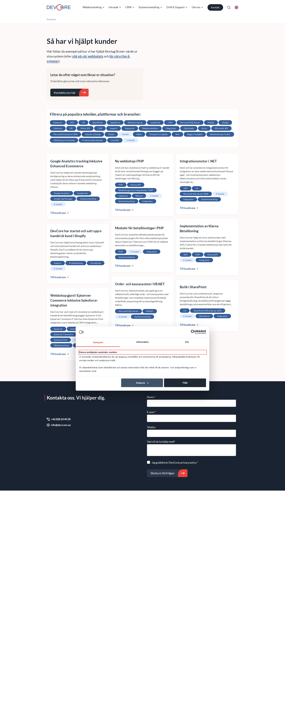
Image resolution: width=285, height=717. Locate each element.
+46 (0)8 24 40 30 (61, 419)
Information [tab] (142, 342)
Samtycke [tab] (98, 342)
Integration (171, 128)
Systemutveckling (149, 7)
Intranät (113, 7)
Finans (111, 134)
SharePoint (97, 122)
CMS (100, 128)
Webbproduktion (150, 128)
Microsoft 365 (221, 128)
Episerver (57, 122)
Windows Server (135, 122)
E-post (151, 412)
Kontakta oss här (65, 92)
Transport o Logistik (158, 134)
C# (83, 122)
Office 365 (85, 128)
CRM (128, 7)
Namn (151, 397)
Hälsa (139, 134)
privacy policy (189, 462)
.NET (72, 122)
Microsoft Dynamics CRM (65, 134)
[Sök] (229, 7)
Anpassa (140, 383)
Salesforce (115, 122)
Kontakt (215, 7)
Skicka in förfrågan (162, 473)
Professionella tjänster (92, 140)
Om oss (196, 7)
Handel (125, 134)
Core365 (115, 140)
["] (59, 7)
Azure (204, 128)
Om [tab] (187, 342)
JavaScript (155, 122)
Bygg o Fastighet (194, 134)
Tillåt (184, 383)
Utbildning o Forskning (64, 140)
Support (113, 128)
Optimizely (189, 128)
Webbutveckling (92, 7)
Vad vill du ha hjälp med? (161, 441)
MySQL (211, 122)
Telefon (151, 427)
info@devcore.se (61, 425)
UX (71, 128)
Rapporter (129, 128)
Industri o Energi (92, 134)
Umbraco (57, 128)
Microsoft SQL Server (190, 122)
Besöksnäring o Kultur (220, 134)
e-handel (131, 140)
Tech (177, 134)
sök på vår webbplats (87, 56)
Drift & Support (176, 7)
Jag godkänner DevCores (175, 462)
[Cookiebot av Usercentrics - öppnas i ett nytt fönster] (193, 332)
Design (225, 122)
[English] (236, 7)
